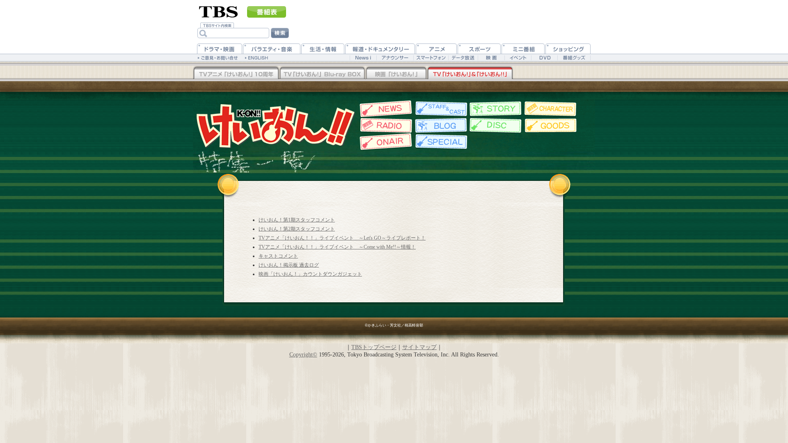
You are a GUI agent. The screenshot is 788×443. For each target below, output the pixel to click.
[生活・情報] (322, 48)
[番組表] (266, 12)
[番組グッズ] (573, 57)
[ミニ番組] (523, 48)
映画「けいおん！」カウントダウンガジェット (310, 274)
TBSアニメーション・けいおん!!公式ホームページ (275, 125)
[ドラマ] (219, 48)
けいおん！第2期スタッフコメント (297, 229)
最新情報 (384, 109)
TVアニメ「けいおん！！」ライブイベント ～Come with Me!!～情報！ (337, 247)
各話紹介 (495, 109)
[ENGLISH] (257, 57)
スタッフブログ (440, 125)
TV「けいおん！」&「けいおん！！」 (470, 73)
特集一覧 (440, 142)
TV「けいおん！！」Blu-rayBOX (236, 73)
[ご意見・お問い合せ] (218, 57)
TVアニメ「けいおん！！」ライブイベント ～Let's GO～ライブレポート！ (342, 238)
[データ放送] (463, 57)
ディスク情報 (495, 125)
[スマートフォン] (430, 57)
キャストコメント (278, 256)
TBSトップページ (373, 347)
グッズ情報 (551, 125)
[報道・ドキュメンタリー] (380, 48)
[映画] (491, 57)
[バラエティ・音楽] (271, 48)
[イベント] (517, 57)
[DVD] (544, 57)
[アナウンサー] (394, 57)
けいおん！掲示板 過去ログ (289, 265)
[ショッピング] (568, 48)
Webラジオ (384, 125)
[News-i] (363, 57)
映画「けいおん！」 (396, 73)
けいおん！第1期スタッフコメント (297, 220)
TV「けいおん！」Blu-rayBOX (322, 73)
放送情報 (384, 142)
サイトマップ (419, 347)
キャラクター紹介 (551, 109)
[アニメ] (436, 48)
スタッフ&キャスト (440, 109)
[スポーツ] (479, 48)
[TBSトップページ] (218, 11)
